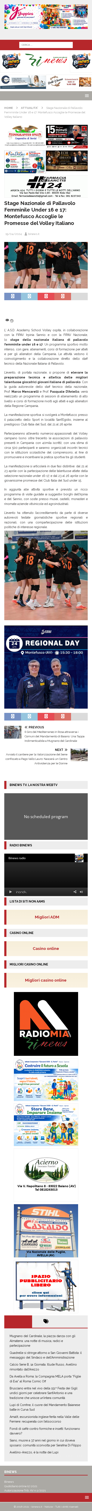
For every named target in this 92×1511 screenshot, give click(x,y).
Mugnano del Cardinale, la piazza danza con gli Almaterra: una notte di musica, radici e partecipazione (42, 1340)
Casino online (47, 948)
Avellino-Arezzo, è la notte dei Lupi (34, 1452)
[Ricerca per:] (46, 44)
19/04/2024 (13, 234)
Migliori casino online (47, 980)
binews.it (33, 234)
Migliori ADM (47, 917)
